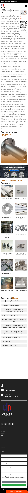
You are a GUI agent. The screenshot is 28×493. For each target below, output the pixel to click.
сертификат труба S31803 (9, 345)
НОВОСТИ (3, 431)
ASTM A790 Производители (10, 315)
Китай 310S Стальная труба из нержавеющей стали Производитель (14, 332)
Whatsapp (23, 18)
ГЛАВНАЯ (2, 427)
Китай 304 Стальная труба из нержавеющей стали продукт (14, 310)
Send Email (23, 16)
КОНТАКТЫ (3, 433)
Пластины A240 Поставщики (10, 305)
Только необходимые (14, 481)
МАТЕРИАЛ (3, 451)
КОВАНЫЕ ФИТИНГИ (5, 449)
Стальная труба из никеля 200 (11, 337)
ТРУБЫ (2, 439)
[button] (24, 149)
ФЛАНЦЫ (2, 445)
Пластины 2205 (6, 341)
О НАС (2, 429)
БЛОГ (2, 435)
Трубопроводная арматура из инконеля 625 (14, 320)
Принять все (14, 485)
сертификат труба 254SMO (10, 301)
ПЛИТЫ (2, 441)
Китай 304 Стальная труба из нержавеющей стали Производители (14, 326)
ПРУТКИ (2, 443)
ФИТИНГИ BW (3, 447)
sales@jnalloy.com (10, 390)
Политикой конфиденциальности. (12, 478)
